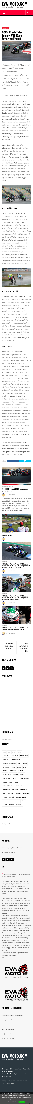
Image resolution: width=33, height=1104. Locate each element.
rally (10, 782)
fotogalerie (24, 755)
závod (23, 801)
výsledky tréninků (8, 797)
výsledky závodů (21, 797)
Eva (6, 494)
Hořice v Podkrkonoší (9, 763)
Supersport (23, 789)
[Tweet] (25, 461)
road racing (18, 786)
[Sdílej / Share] (13, 461)
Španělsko (19, 804)
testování (10, 793)
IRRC (19, 763)
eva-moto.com (14, 4)
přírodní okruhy (25, 778)
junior (25, 763)
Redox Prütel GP (7, 786)
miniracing (6, 767)
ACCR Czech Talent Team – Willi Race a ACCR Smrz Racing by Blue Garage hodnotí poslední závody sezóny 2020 (16, 565)
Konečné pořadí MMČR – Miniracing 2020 (23, 647)
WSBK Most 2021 (7, 535)
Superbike (15, 789)
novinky (15, 774)
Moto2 (19, 767)
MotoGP (5, 771)
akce (4, 752)
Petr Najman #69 (21, 1081)
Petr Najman (6, 778)
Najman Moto (7, 774)
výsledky (26, 793)
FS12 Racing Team (8, 1083)
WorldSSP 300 (15, 801)
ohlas (21, 774)
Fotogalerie (5, 486)
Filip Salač (15, 755)
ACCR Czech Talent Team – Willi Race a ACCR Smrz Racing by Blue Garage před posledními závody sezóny (15, 597)
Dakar (19, 752)
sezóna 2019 (6, 789)
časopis (11, 804)
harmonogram (16, 759)
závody (5, 804)
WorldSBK (5, 28)
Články (4, 1081)
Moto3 (25, 767)
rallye (16, 782)
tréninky (18, 793)
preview (15, 778)
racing (5, 782)
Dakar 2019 (6, 755)
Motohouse (13, 771)
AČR (9, 752)
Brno (13, 752)
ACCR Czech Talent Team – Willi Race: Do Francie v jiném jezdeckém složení (15, 629)
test (4, 793)
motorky (21, 771)
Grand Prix (6, 759)
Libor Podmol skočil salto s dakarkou (9, 646)
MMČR (13, 767)
